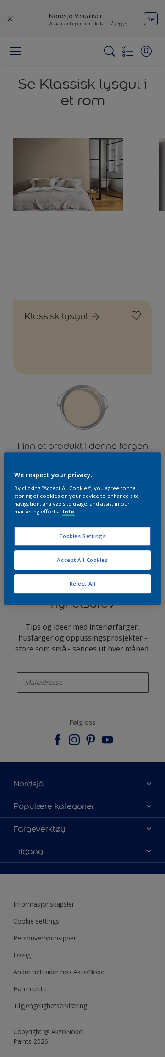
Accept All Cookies (82, 559)
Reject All (83, 583)
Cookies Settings (82, 536)
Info (68, 511)
